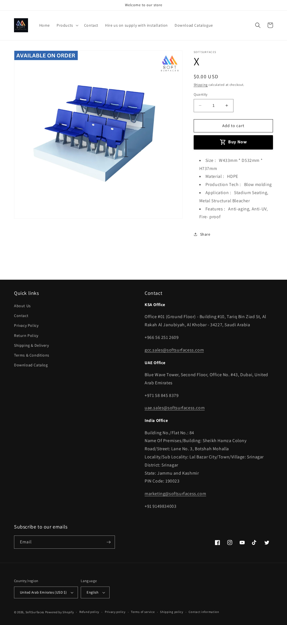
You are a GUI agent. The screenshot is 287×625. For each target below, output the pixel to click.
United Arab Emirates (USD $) (43, 592)
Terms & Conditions (31, 355)
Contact (21, 315)
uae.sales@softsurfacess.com (175, 408)
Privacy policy (115, 612)
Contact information (204, 612)
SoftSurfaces (35, 612)
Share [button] (205, 234)
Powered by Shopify (59, 612)
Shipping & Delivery (31, 345)
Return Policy (26, 335)
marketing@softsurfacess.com (175, 494)
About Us (22, 305)
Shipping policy (171, 612)
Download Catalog (31, 364)
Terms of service (142, 612)
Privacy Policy (26, 325)
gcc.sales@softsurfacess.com (174, 350)
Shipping (201, 84)
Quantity (201, 94)
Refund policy (89, 612)
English (92, 592)
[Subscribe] (108, 542)
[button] (67, 25)
